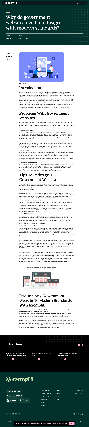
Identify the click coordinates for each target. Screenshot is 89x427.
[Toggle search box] (77, 3)
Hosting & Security (45, 396)
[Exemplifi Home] (11, 3)
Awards (58, 393)
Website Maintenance (46, 393)
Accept (72, 423)
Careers (58, 396)
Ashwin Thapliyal (24, 38)
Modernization (44, 399)
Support (43, 405)
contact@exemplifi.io (79, 393)
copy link (9, 59)
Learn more (65, 423)
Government (8, 421)
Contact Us (80, 421)
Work (58, 399)
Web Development (45, 390)
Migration (43, 402)
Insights (58, 390)
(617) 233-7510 (80, 390)
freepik (24, 83)
